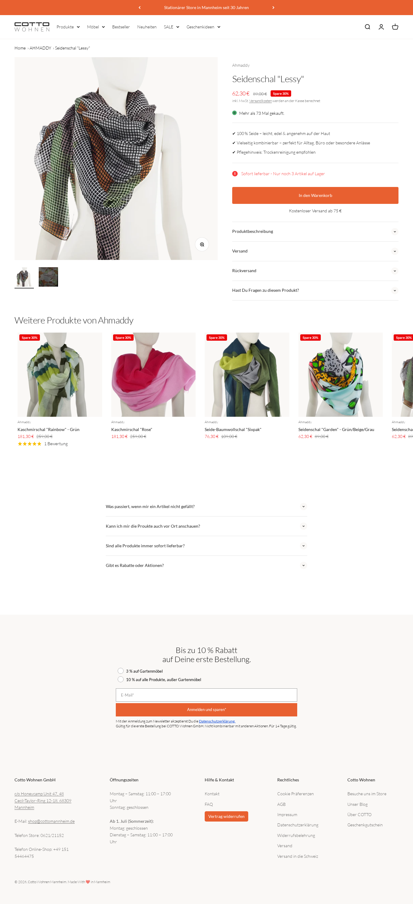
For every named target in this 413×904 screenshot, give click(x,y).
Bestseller (121, 26)
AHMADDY (40, 47)
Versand (284, 845)
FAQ (209, 804)
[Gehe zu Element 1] (24, 277)
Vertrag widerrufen (226, 816)
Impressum (287, 814)
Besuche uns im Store (366, 793)
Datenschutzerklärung (297, 824)
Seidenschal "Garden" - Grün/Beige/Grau (336, 429)
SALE (168, 26)
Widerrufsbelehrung (296, 835)
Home (20, 47)
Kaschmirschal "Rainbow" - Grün (49, 429)
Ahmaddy (241, 65)
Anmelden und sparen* (206, 709)
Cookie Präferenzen (295, 793)
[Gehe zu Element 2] (48, 277)
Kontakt (212, 793)
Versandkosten (260, 100)
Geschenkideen (200, 26)
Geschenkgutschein (365, 824)
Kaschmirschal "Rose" (131, 429)
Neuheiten (147, 26)
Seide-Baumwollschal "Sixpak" (233, 429)
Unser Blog (357, 804)
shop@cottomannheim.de (51, 821)
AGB (281, 804)
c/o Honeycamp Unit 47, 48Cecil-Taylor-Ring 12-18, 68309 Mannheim (43, 800)
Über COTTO (359, 814)
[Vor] (273, 7)
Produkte (65, 26)
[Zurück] (139, 7)
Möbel (93, 26)
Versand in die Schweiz (297, 856)
